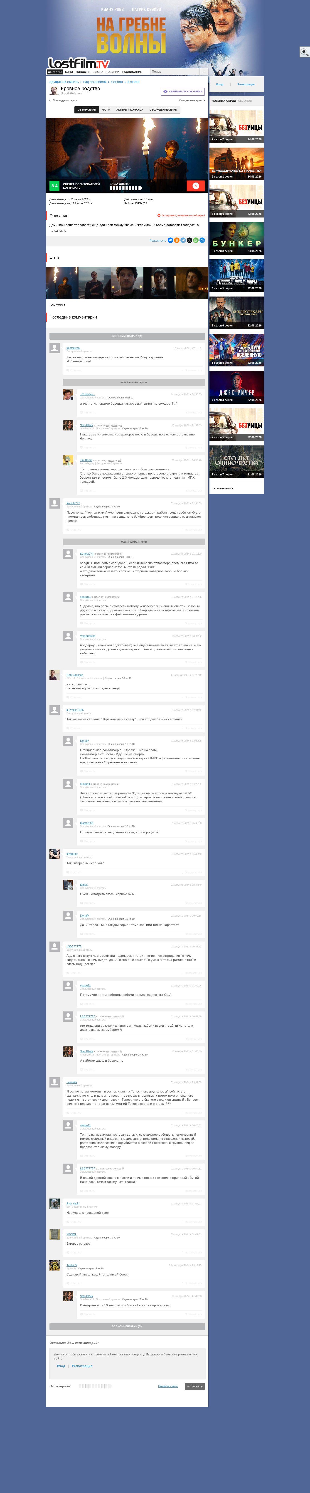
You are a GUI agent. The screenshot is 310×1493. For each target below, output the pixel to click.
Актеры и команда (129, 109)
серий (231, 100)
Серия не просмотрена (185, 91)
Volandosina (88, 636)
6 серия (134, 82)
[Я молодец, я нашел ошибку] (287, 52)
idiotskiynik (73, 348)
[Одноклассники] (177, 240)
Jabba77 (71, 1265)
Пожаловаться (193, 370)
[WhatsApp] (196, 240)
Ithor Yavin (72, 1203)
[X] (189, 240)
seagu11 (85, 596)
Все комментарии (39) (127, 336)
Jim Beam (86, 460)
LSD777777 (73, 946)
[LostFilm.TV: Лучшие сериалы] (81, 62)
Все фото (57, 305)
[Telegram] (183, 240)
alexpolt (85, 784)
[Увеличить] (62, 283)
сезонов (245, 100)
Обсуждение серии (163, 109)
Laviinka (71, 1082)
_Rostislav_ (87, 394)
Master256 (86, 823)
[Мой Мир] (202, 240)
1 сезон (117, 82)
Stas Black (86, 425)
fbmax (84, 884)
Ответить (75, 370)
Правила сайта (168, 1386)
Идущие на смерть (64, 82)
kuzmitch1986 (75, 710)
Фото (106, 109)
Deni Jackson (74, 675)
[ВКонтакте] (170, 240)
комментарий (114, 425)
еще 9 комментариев (134, 382)
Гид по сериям (94, 82)
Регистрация (82, 1366)
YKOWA (71, 1234)
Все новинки (222, 488)
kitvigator (72, 853)
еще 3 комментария (134, 541)
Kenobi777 (73, 503)
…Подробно (58, 231)
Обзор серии (87, 109)
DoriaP (84, 740)
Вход (61, 1366)
